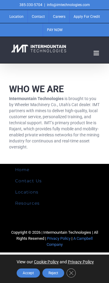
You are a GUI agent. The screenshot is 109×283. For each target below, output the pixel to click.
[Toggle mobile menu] (97, 53)
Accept (28, 273)
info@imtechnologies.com (68, 5)
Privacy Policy (59, 238)
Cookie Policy (46, 261)
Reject (53, 273)
